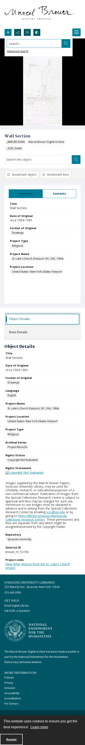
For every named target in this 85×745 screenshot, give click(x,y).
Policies (9, 677)
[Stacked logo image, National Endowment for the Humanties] (28, 630)
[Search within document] (76, 159)
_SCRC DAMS (14, 148)
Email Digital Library (16, 605)
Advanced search (17, 51)
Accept (11, 739)
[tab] (25, 194)
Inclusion (9, 688)
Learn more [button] (39, 727)
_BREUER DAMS (16, 142)
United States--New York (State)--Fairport (37, 271)
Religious (17, 246)
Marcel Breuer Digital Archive (46, 142)
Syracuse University (19, 539)
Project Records (17, 447)
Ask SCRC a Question (17, 611)
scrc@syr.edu (55, 512)
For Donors (11, 703)
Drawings (18, 233)
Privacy (8, 683)
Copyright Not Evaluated (23, 460)
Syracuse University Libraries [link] (29, 582)
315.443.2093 (12, 592)
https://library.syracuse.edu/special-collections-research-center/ (36, 518)
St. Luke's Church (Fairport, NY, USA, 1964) (37, 258)
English (12, 395)
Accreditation (12, 698)
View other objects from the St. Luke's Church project (37, 566)
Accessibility (11, 693)
